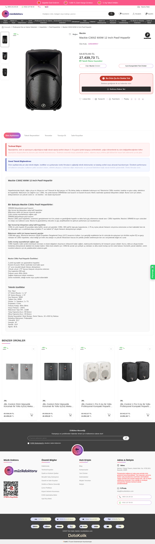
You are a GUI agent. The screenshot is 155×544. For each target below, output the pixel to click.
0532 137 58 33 (29, 7)
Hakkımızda (45, 466)
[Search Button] (111, 14)
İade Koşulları (77, 135)
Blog (80, 466)
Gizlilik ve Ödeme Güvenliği (51, 484)
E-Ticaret (70, 542)
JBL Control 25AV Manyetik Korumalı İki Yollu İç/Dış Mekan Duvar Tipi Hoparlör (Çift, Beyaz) (19, 405)
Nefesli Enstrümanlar (123, 22)
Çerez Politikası (47, 488)
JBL (5, 401)
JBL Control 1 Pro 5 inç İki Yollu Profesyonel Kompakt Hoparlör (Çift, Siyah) (135, 405)
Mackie (82, 33)
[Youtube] (47, 7)
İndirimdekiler (83, 477)
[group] (44, 79)
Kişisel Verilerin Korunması (50, 491)
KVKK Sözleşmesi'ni (37, 443)
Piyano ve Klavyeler (113, 22)
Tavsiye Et (101, 99)
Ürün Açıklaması (12, 135)
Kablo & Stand (149, 22)
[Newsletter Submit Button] (126, 438)
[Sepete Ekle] (31, 415)
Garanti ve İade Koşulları (50, 480)
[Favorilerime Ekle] (33, 349)
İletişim (81, 484)
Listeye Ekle (87, 99)
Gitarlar (92, 22)
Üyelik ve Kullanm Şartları (50, 473)
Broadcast (75, 22)
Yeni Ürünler (83, 473)
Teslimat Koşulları (47, 470)
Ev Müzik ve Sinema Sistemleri (137, 22)
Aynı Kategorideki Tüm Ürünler (136, 66)
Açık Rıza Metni (47, 499)
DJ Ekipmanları (22, 22)
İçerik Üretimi (30, 22)
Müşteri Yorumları (85, 480)
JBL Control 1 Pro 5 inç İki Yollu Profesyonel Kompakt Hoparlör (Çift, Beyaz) (96, 405)
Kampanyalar (83, 470)
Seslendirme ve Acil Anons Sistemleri (62, 22)
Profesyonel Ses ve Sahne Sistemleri (43, 22)
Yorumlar (48, 135)
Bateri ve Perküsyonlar (101, 22)
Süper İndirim (5, 22)
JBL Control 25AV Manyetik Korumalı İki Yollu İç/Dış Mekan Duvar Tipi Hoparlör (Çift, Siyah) (58, 405)
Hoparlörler (43, 27)
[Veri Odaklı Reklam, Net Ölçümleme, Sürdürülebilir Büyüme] (77, 536)
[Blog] (39, 7)
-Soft (65, 542)
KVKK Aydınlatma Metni (49, 495)
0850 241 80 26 (13, 7)
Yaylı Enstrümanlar (84, 22)
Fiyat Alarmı (116, 99)
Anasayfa (7, 27)
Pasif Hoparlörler (54, 27)
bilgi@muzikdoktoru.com (125, 491)
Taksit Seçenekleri (31, 135)
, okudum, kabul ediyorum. (45, 443)
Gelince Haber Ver (117, 89)
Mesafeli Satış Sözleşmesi (50, 477)
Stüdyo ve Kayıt (13, 22)
